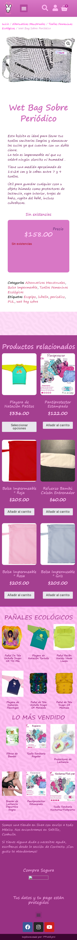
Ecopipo (30, 297)
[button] (24, 8)
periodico (57, 297)
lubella (43, 297)
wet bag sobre (27, 301)
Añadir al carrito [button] (58, 425)
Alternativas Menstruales (28, 24)
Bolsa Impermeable (22, 287)
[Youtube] (49, 927)
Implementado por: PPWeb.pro (38, 937)
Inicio (5, 24)
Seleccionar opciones (19, 426)
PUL (11, 301)
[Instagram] (38, 927)
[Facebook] (28, 927)
